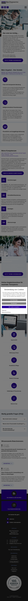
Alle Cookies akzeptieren (14, 307)
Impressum (4, 310)
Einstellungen (14, 303)
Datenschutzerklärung (6, 312)
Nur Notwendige (14, 300)
